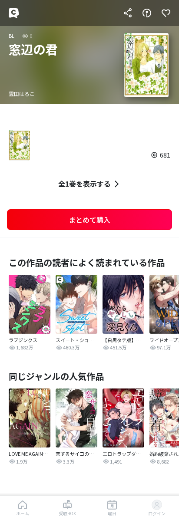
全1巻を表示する (84, 183)
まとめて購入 (89, 219)
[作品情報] (147, 13)
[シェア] (128, 13)
